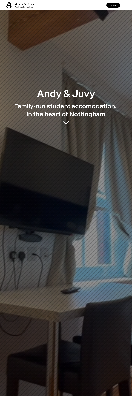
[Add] (66, 123)
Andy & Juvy (24, 4)
